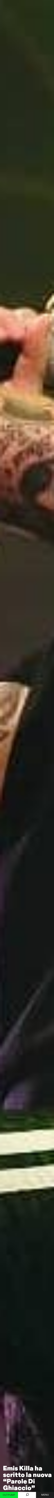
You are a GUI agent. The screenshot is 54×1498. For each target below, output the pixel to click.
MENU (45, 1495)
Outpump (9, 1495)
